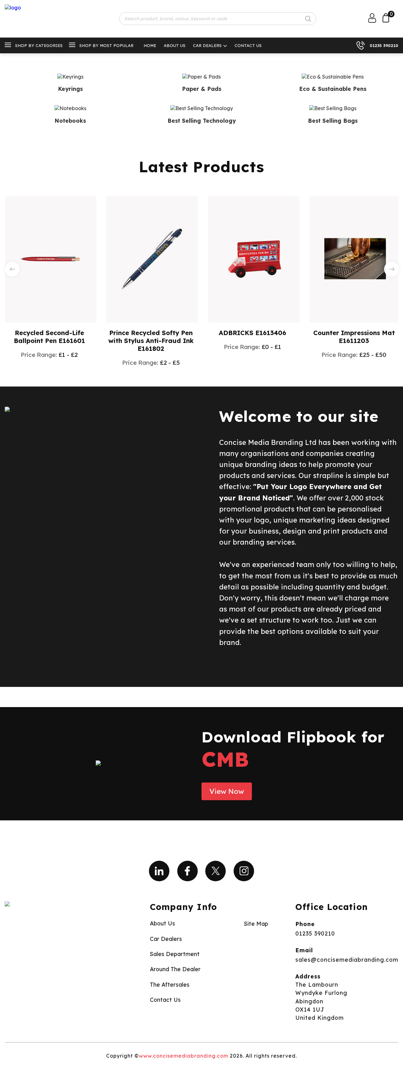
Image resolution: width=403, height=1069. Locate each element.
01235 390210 (384, 45)
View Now (226, 791)
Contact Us (248, 45)
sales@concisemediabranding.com (346, 959)
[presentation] (12, 269)
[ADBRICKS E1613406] (253, 258)
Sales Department (175, 953)
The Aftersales (170, 984)
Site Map (256, 923)
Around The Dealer (175, 969)
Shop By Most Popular (106, 45)
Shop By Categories (39, 45)
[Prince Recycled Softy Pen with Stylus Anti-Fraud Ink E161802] (152, 258)
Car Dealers (207, 45)
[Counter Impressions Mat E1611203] (355, 258)
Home (150, 45)
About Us (174, 45)
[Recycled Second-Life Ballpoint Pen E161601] (50, 258)
